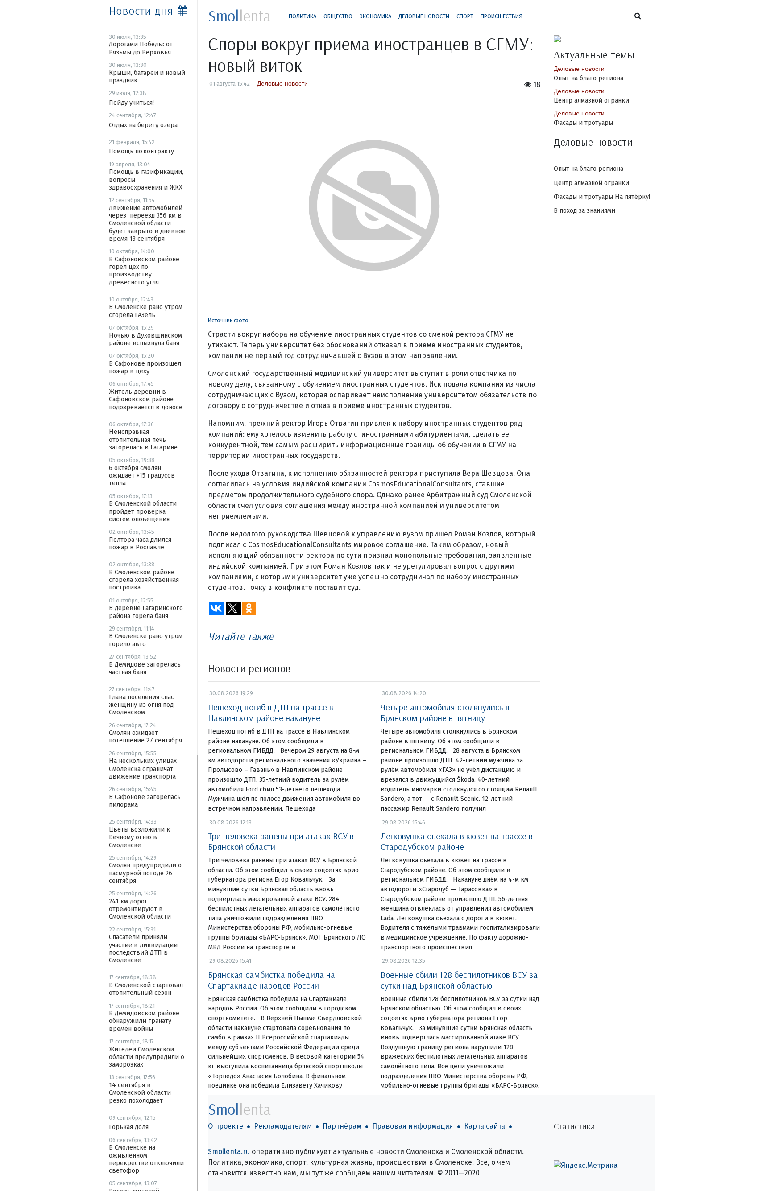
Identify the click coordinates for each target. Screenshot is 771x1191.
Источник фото (228, 320)
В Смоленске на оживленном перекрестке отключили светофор (146, 1159)
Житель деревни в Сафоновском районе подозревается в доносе (145, 399)
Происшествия (501, 16)
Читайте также (241, 636)
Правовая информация (412, 1126)
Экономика (375, 16)
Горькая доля (129, 1127)
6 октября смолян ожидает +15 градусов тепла (142, 475)
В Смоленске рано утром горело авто (145, 639)
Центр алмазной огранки (591, 100)
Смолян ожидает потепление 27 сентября (145, 736)
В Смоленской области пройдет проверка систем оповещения (143, 511)
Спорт (464, 16)
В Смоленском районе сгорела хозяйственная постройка (144, 580)
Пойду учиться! (131, 103)
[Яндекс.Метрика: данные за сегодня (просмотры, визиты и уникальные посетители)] (586, 1165)
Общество (337, 16)
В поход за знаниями (584, 210)
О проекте (225, 1126)
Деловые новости (423, 16)
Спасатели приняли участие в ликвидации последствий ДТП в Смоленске (143, 948)
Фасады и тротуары (583, 123)
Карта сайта (484, 1126)
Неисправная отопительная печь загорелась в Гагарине (143, 439)
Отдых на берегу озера (143, 125)
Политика (302, 16)
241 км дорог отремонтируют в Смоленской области (140, 909)
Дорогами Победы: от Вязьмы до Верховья (141, 48)
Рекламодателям (283, 1126)
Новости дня (141, 11)
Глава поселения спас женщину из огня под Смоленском (141, 705)
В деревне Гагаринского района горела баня (146, 611)
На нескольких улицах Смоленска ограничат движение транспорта (143, 768)
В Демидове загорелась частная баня (145, 668)
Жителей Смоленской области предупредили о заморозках (146, 1057)
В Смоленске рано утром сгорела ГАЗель (145, 310)
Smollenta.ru (229, 1151)
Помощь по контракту (141, 151)
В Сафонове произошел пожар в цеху (145, 367)
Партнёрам (342, 1126)
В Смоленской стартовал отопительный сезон (146, 989)
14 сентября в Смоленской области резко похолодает (140, 1092)
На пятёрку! (632, 197)
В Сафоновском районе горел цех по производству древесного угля (144, 271)
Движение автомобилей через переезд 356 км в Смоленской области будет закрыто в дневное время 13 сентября (147, 223)
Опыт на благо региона (588, 78)
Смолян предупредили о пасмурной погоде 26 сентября (145, 873)
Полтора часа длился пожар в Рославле (140, 543)
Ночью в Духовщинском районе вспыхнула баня (145, 339)
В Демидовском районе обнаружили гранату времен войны (144, 1021)
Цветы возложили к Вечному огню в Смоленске (139, 837)
